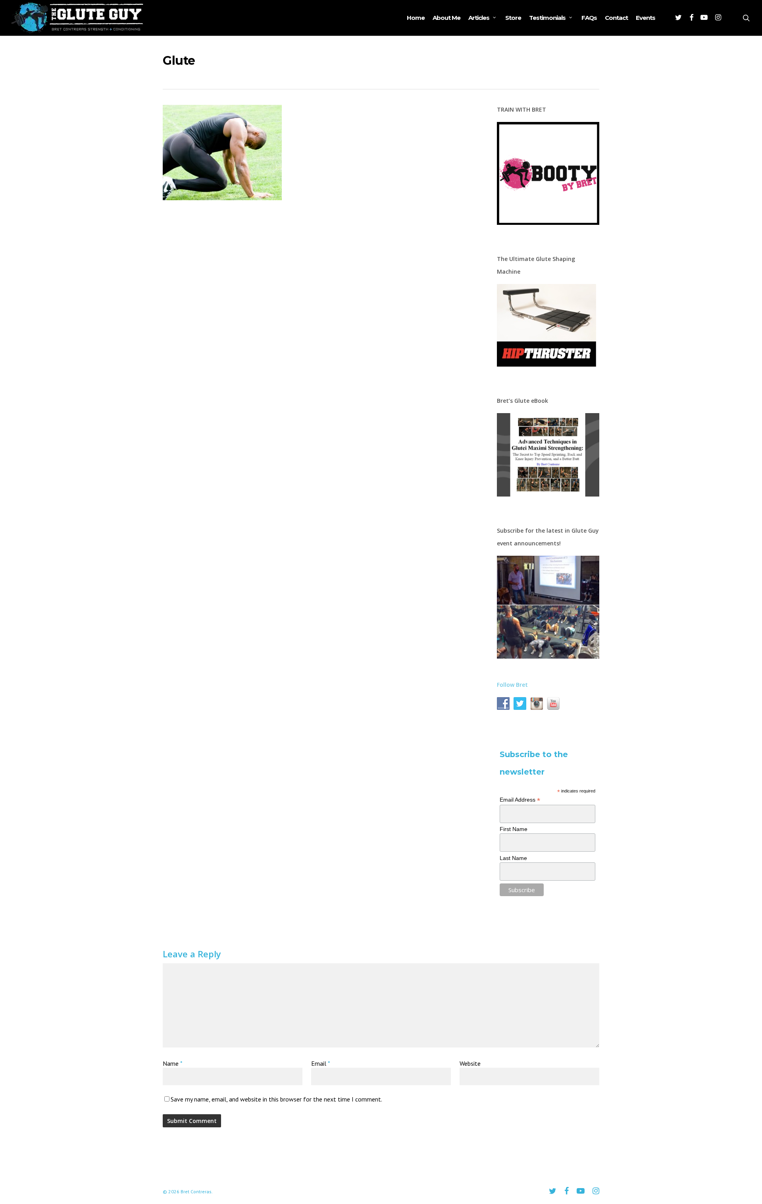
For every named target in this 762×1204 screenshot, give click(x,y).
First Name (513, 829)
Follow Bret (512, 684)
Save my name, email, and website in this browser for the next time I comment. (276, 1099)
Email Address (520, 800)
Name (172, 1063)
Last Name (513, 858)
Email (320, 1063)
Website (470, 1063)
